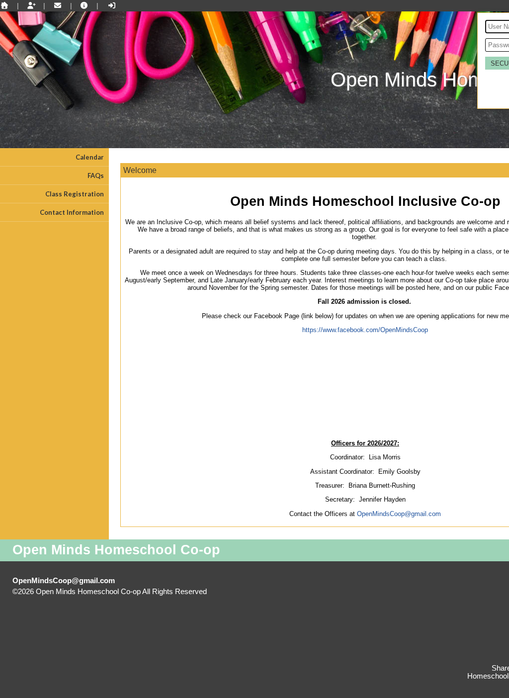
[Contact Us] (57, 5)
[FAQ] (84, 5)
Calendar (90, 157)
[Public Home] (4, 5)
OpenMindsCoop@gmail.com (399, 514)
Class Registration (74, 194)
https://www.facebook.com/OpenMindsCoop (365, 330)
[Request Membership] (31, 5)
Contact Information (72, 212)
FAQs (95, 175)
